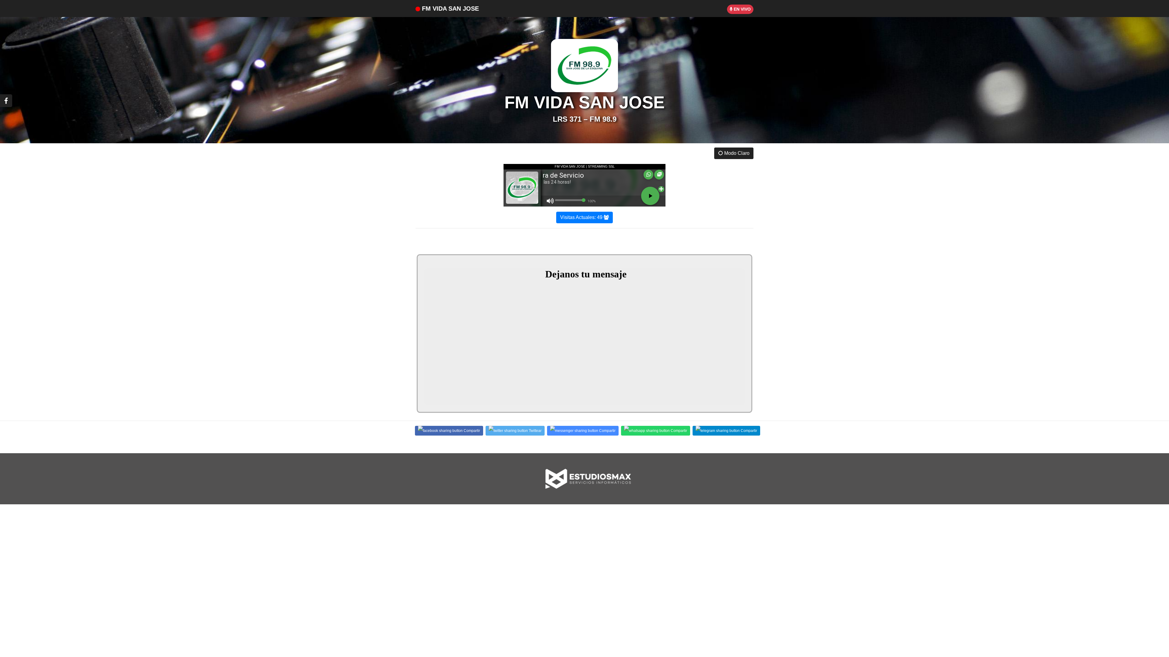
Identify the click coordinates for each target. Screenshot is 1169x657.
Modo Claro (736, 153)
